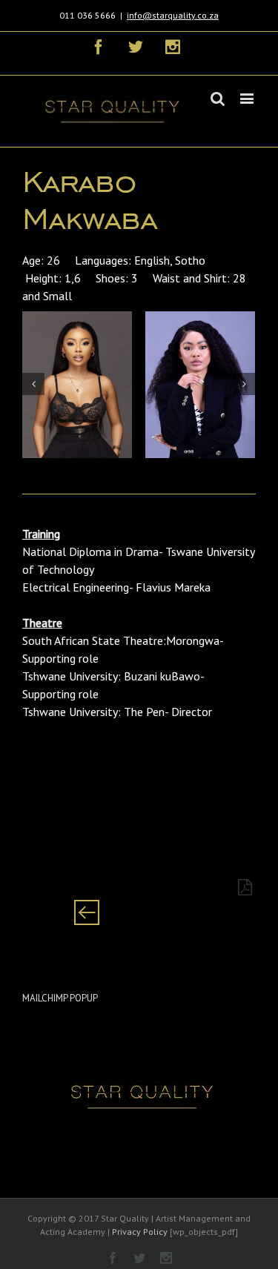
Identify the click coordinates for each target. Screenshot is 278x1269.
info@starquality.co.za (173, 15)
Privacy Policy (140, 1231)
